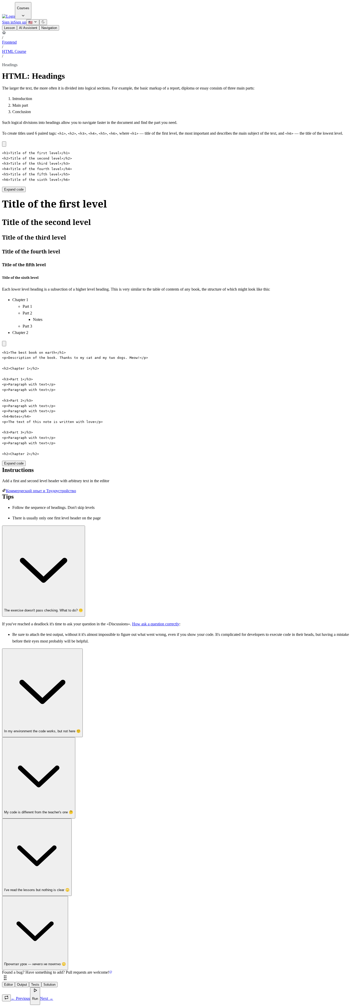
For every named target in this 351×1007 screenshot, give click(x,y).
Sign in (8, 22)
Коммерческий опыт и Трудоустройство (41, 491)
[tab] (9, 28)
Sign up (20, 22)
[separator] (175, 978)
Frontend (9, 42)
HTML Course (14, 51)
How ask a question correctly (155, 624)
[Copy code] (4, 144)
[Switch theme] (43, 22)
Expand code (14, 189)
